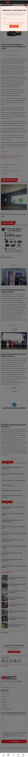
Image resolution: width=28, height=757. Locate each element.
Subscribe (14, 26)
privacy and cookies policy (17, 22)
